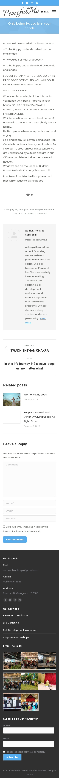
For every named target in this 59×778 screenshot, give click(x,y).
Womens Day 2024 (35, 394)
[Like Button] (28, 195)
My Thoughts (21, 209)
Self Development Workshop (20, 630)
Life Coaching (11, 622)
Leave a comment (37, 213)
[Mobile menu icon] (54, 12)
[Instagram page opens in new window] (32, 3)
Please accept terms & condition (25, 751)
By (41, 209)
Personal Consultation (16, 615)
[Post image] (11, 399)
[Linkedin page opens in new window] (37, 3)
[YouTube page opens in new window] (27, 3)
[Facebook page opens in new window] (22, 3)
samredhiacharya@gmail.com (20, 570)
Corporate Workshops (16, 637)
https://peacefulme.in (36, 239)
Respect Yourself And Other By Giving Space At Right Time (39, 417)
